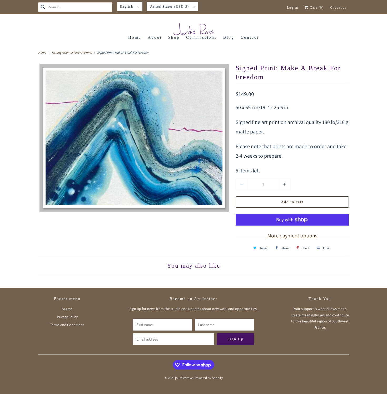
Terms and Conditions (67, 324)
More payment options (292, 235)
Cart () (316, 7)
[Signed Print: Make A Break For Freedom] (134, 138)
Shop (174, 37)
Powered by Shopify (209, 378)
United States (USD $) (170, 6)
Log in (292, 7)
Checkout (338, 7)
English (127, 6)
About (155, 37)
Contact (250, 37)
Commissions (201, 37)
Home (134, 37)
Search (67, 309)
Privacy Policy (67, 317)
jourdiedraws (184, 378)
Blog (228, 37)
